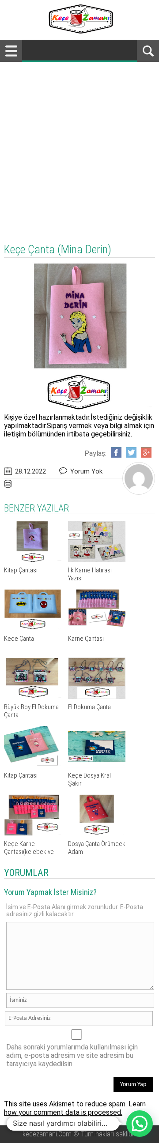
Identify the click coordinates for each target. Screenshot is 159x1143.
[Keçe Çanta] (32, 628)
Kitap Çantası (21, 570)
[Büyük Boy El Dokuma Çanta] (32, 696)
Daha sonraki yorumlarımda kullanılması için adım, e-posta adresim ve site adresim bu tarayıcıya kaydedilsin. (72, 1055)
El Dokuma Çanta (89, 707)
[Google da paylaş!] (146, 452)
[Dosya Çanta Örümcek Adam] (96, 833)
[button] (139, 1123)
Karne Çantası (86, 639)
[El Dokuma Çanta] (96, 696)
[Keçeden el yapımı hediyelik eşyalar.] (79, 31)
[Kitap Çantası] (32, 560)
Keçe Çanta (19, 639)
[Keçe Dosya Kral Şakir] (96, 765)
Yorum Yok (86, 471)
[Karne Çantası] (96, 628)
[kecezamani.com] (139, 492)
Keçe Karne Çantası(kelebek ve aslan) (29, 852)
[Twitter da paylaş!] (131, 452)
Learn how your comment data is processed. (75, 1108)
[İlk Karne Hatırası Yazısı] (96, 560)
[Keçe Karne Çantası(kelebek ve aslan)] (32, 833)
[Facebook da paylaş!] (116, 452)
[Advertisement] (79, 145)
